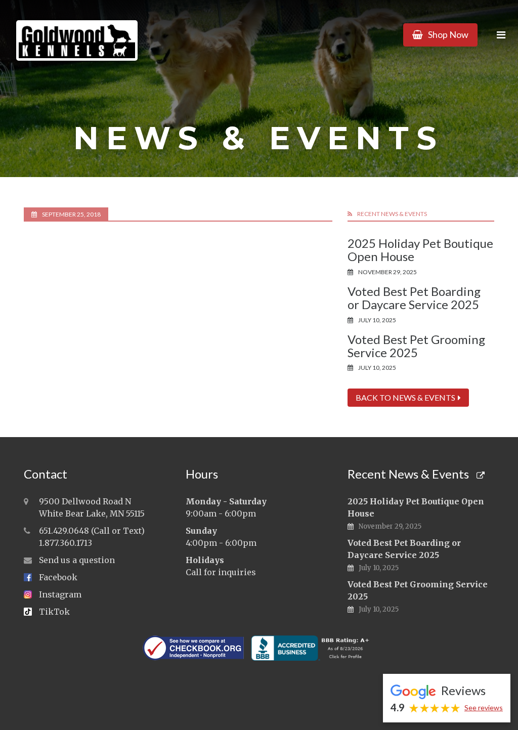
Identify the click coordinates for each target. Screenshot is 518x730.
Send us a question (77, 560)
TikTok (54, 612)
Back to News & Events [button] (405, 397)
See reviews (483, 707)
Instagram (60, 594)
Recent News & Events (409, 473)
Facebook (58, 577)
